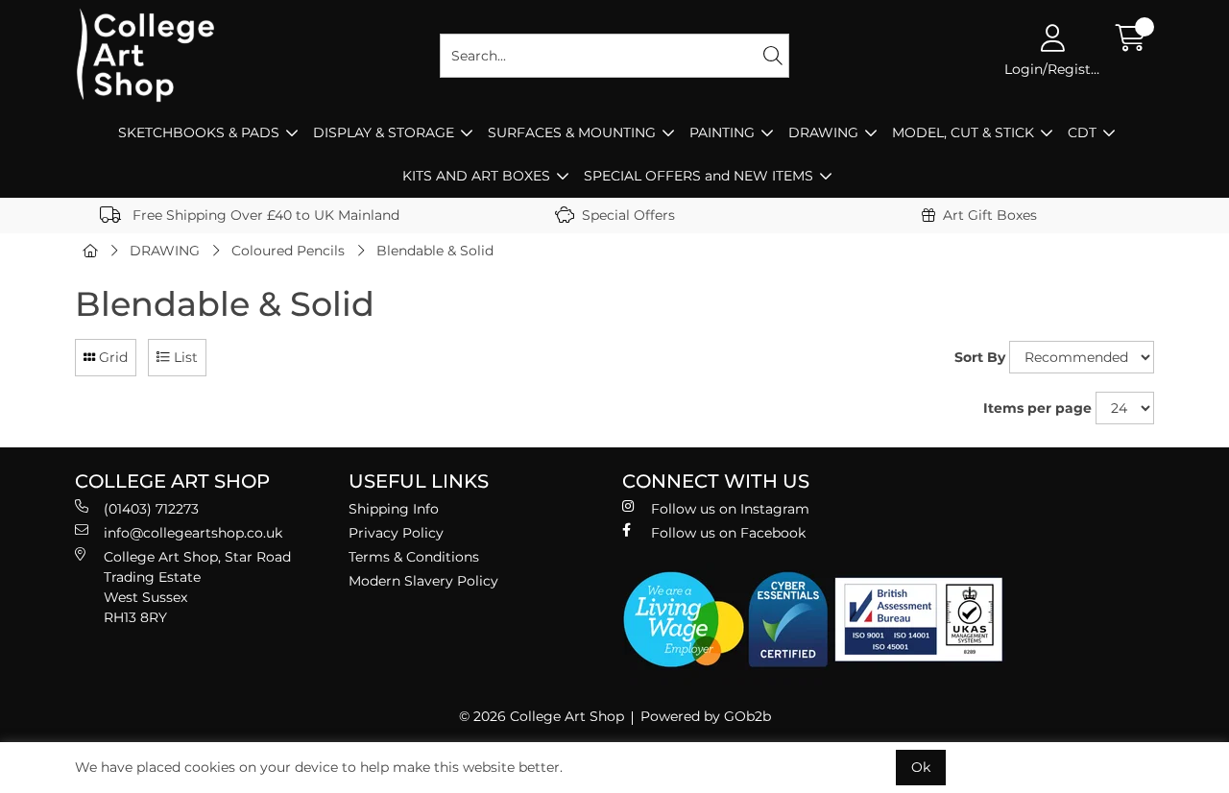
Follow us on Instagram (730, 508)
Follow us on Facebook (728, 532)
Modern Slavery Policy (423, 580)
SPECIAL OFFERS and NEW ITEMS (698, 175)
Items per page (1037, 408)
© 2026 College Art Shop (541, 716)
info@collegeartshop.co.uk (193, 532)
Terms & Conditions (414, 556)
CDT (1082, 132)
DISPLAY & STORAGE (383, 132)
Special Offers (628, 215)
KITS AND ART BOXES (476, 175)
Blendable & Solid (435, 250)
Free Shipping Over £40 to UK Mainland (264, 215)
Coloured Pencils (288, 250)
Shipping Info (394, 508)
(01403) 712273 (151, 508)
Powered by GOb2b (705, 716)
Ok (920, 767)
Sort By (979, 357)
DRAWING (823, 132)
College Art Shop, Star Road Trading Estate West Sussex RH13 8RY (197, 587)
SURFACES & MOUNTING (572, 132)
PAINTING (722, 132)
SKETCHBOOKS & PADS (198, 132)
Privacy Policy (396, 532)
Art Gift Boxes (990, 215)
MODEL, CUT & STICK (963, 132)
